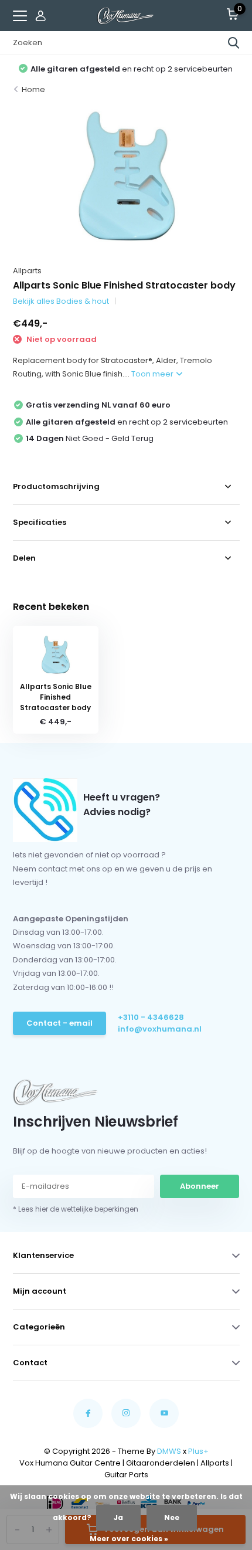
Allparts (27, 270)
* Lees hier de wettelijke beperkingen (75, 1209)
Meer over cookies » (129, 1539)
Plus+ (198, 1451)
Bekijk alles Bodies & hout (61, 301)
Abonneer (199, 1186)
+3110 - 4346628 (151, 1017)
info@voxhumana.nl (160, 1029)
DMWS (169, 1451)
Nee (171, 1517)
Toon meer (153, 373)
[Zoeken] (234, 43)
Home (33, 89)
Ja (118, 1517)
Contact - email (59, 1023)
